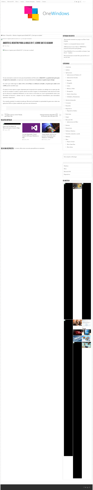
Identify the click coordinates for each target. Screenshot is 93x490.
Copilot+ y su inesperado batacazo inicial (74, 44)
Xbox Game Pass (71, 144)
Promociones (69, 128)
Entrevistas (68, 114)
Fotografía (69, 83)
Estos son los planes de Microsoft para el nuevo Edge (11, 127)
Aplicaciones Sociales (72, 77)
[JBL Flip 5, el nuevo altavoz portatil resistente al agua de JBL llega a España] (86, 345)
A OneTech (68, 67)
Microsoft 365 (10, 1)
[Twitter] (76, 2)
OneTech (38, 1)
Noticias (68, 125)
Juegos (67, 117)
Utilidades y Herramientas (73, 96)
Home (3, 35)
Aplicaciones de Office (72, 122)
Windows (3, 1)
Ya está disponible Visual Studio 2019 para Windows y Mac (30, 135)
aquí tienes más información (30, 103)
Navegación (70, 91)
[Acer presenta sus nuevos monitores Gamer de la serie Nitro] (77, 332)
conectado (27, 148)
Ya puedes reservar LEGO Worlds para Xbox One (13, 115)
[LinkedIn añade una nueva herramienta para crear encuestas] (86, 324)
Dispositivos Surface (72, 110)
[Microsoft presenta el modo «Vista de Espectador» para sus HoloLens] (77, 323)
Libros (68, 86)
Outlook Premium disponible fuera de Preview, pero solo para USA (49, 115)
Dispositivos (69, 108)
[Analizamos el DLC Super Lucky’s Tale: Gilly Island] (86, 339)
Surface (22, 1)
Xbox (67, 139)
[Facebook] (74, 2)
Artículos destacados (30, 1)
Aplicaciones (69, 72)
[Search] (91, 1)
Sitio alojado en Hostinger (70, 156)
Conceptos (68, 103)
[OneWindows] (46, 13)
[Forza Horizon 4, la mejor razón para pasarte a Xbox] (86, 251)
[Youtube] (78, 2)
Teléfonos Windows (70, 131)
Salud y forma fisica (72, 94)
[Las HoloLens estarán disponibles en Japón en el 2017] (77, 186)
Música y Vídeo (71, 88)
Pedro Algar (6, 45)
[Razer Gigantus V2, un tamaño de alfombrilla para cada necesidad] (68, 388)
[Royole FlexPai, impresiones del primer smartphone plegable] (86, 332)
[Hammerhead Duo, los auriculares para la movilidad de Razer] (77, 410)
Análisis (68, 70)
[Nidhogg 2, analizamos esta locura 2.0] (68, 251)
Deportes (69, 80)
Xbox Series (70, 147)
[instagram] (80, 2)
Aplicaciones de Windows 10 (74, 75)
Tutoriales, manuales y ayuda (73, 133)
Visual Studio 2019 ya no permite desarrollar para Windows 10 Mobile (49, 135)
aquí (17, 85)
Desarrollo (9, 35)
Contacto (44, 1)
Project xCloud (70, 141)
